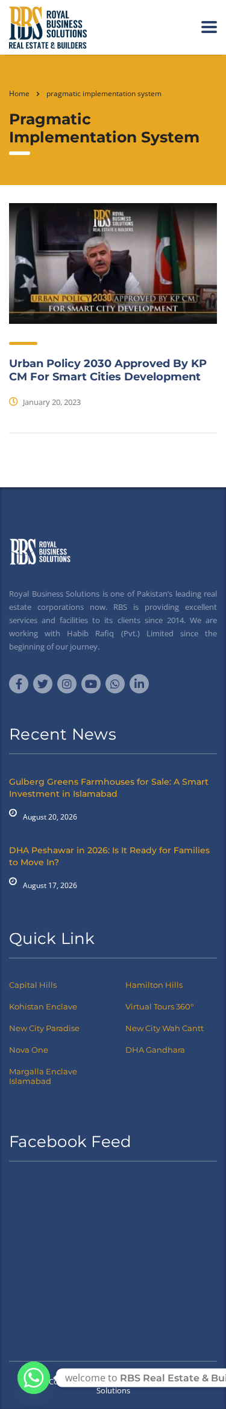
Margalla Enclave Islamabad (43, 1076)
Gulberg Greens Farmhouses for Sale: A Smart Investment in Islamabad (109, 787)
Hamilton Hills (154, 985)
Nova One (28, 1049)
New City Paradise (44, 1028)
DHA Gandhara (155, 1049)
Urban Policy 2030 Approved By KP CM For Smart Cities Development (108, 370)
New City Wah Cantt (164, 1028)
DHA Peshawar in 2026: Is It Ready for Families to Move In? (109, 856)
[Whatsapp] (33, 1378)
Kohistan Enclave (43, 1006)
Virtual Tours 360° (159, 1006)
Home (19, 93)
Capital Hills (33, 985)
